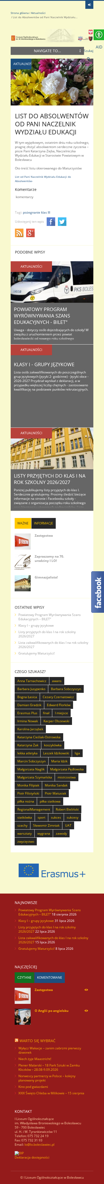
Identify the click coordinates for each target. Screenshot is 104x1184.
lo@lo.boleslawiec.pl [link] (39, 1144)
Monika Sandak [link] (56, 785)
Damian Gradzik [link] (29, 705)
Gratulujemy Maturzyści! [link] (36, 653)
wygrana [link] (43, 833)
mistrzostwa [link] (67, 777)
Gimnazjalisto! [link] (46, 577)
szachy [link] (22, 825)
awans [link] (57, 681)
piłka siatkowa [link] (50, 801)
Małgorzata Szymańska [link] (34, 777)
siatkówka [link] (24, 817)
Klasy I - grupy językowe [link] (44, 364)
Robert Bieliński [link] (67, 809)
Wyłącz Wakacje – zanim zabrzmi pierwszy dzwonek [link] (49, 1050)
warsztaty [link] (24, 833)
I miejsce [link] (61, 713)
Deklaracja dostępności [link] (32, 1157)
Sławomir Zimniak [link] (46, 825)
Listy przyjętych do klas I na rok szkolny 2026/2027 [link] (49, 478)
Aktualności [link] (38, 13)
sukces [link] (56, 817)
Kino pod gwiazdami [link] (33, 1086)
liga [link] (77, 753)
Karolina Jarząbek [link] (30, 729)
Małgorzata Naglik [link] (31, 769)
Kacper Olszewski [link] (56, 721)
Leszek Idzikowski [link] (56, 753)
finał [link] (46, 713)
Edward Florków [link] (58, 705)
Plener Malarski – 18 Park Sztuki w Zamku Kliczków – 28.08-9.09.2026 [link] (49, 1067)
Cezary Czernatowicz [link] (58, 697)
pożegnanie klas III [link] (36, 212)
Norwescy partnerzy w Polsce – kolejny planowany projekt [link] (46, 1078)
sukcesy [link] (72, 817)
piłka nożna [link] (25, 801)
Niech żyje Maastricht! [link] (34, 1059)
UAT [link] (68, 825)
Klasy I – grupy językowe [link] (36, 625)
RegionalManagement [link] (33, 809)
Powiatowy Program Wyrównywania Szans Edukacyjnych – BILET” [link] (49, 616)
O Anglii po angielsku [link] (52, 1010)
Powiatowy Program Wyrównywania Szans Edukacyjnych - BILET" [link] (42, 315)
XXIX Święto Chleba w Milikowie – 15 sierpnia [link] (51, 1093)
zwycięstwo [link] (25, 841)
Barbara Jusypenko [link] (31, 689)
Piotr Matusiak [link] (55, 793)
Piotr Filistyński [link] (28, 793)
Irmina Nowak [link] (27, 721)
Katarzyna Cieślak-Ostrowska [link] (39, 737)
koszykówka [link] (53, 745)
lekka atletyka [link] (27, 753)
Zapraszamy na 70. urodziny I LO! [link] (49, 558)
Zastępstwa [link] (44, 535)
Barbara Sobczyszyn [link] (66, 689)
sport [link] (41, 817)
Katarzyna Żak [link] (27, 745)
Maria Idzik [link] (59, 761)
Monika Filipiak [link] (28, 785)
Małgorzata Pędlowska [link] (67, 769)
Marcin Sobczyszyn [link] (31, 761)
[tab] (23, 523)
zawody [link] (61, 833)
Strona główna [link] (20, 13)
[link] (89, 5)
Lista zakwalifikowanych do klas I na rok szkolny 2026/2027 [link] (53, 644)
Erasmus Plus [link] (27, 713)
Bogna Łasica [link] (27, 697)
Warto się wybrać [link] (37, 1040)
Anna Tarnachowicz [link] (31, 681)
